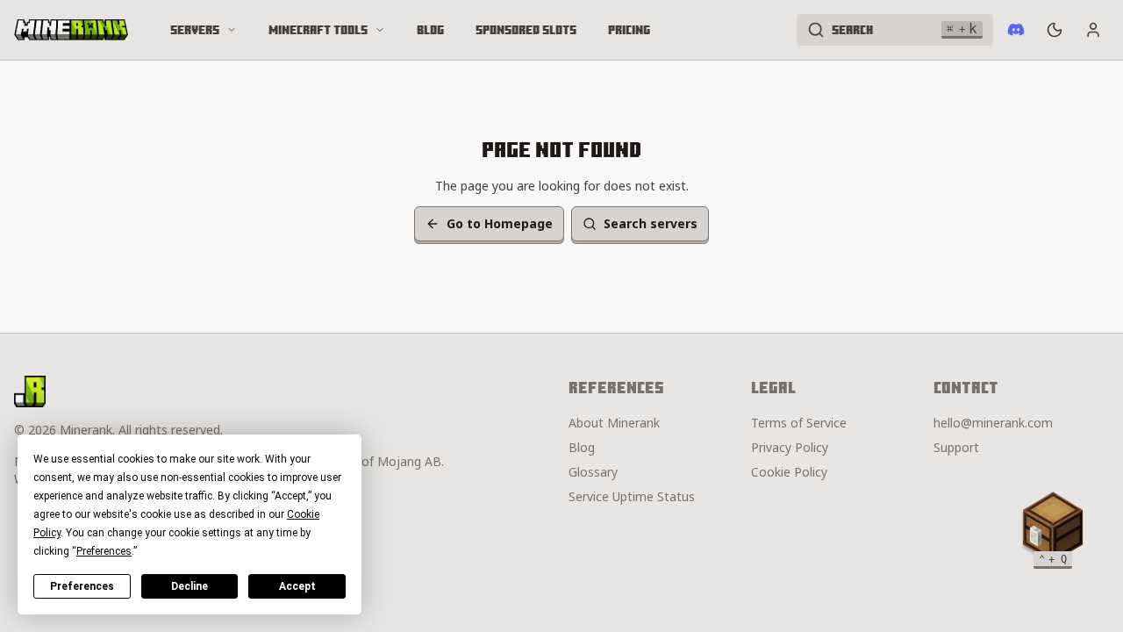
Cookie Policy (789, 471)
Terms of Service (799, 422)
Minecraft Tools (318, 30)
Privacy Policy (789, 447)
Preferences (82, 586)
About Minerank (614, 422)
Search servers (650, 223)
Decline (189, 586)
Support (956, 447)
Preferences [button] (104, 551)
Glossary (593, 471)
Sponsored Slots (526, 30)
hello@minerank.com (993, 422)
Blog (430, 30)
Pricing (629, 30)
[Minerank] (71, 29)
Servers (194, 30)
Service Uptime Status (632, 496)
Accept (297, 586)
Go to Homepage (500, 223)
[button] (1053, 527)
